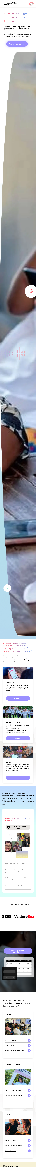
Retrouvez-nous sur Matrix (16, 863)
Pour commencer (15, 44)
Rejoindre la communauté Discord (15, 819)
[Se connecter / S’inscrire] (31, 4)
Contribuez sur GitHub (14, 886)
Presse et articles (10, 1151)
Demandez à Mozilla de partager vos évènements (15, 871)
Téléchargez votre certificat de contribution (16, 879)
